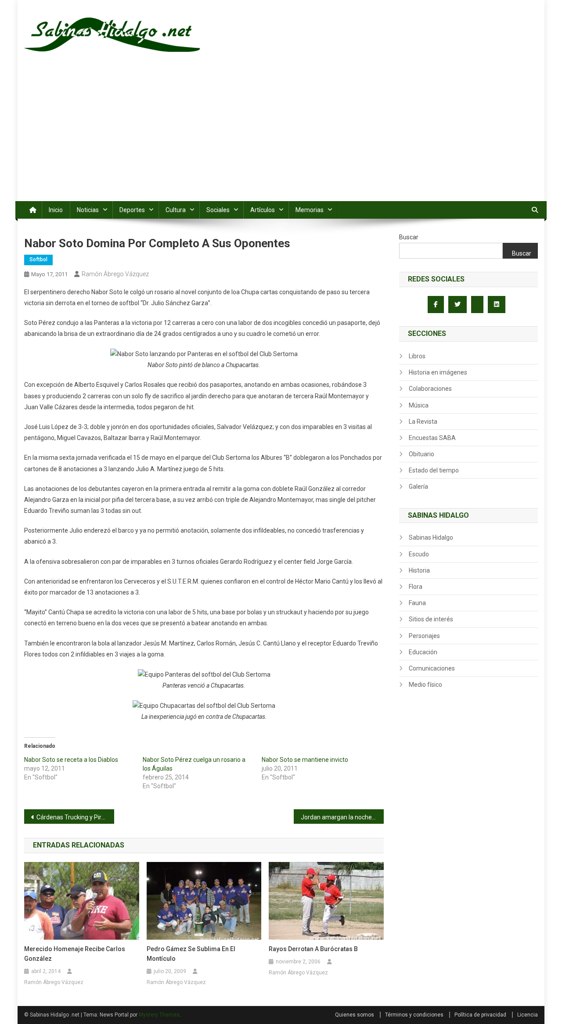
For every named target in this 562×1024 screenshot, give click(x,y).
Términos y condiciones (414, 1015)
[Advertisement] (281, 135)
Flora (415, 586)
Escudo (419, 554)
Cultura (176, 209)
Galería (418, 486)
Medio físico (425, 684)
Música (419, 405)
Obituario (421, 454)
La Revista (423, 421)
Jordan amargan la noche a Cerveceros (342, 817)
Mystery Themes (159, 1015)
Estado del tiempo (434, 470)
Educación (423, 652)
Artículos (262, 209)
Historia (419, 570)
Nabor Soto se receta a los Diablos (71, 759)
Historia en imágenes (438, 372)
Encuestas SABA (432, 437)
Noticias (88, 209)
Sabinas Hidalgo (431, 537)
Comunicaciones (432, 668)
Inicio (56, 209)
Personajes (424, 635)
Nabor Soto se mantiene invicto (305, 759)
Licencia (527, 1015)
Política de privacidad (480, 1015)
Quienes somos (354, 1015)
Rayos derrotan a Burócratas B (313, 948)
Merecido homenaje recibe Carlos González (74, 953)
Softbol (38, 259)
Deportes (132, 209)
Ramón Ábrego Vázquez (115, 274)
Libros (417, 356)
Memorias (309, 209)
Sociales (218, 209)
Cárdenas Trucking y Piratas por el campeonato (75, 817)
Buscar (408, 237)
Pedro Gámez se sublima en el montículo (191, 953)
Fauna (417, 602)
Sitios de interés (431, 619)
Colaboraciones (430, 388)
